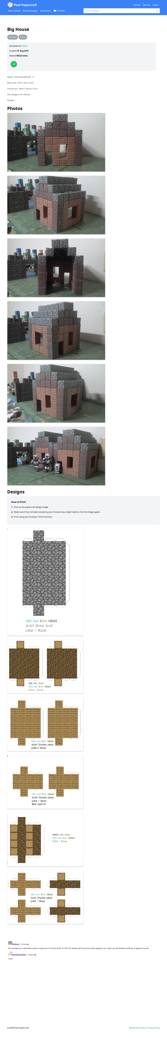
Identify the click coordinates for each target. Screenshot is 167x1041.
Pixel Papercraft (25, 5)
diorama (13, 37)
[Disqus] (83, 970)
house (23, 37)
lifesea (24, 46)
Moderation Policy (137, 1027)
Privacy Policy (153, 1027)
